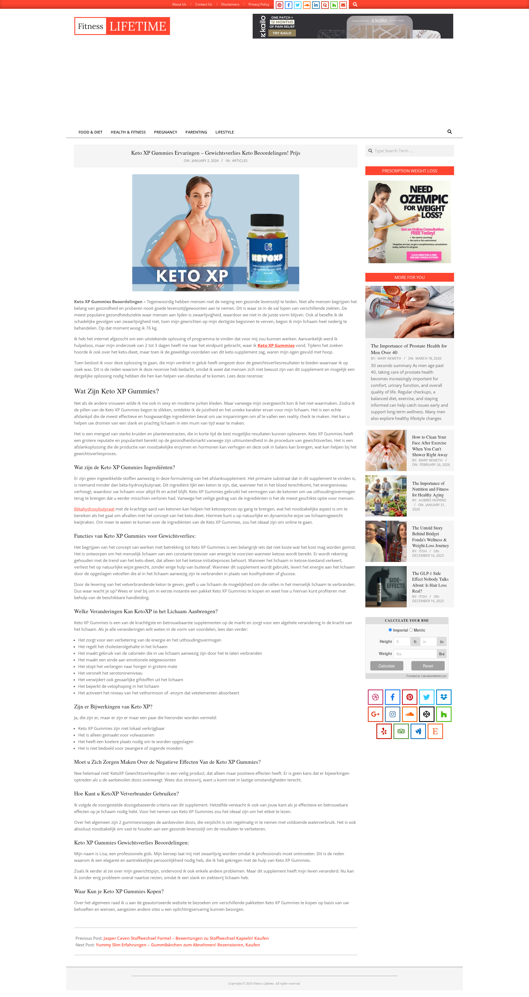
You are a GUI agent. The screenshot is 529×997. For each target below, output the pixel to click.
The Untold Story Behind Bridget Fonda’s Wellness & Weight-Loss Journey (430, 536)
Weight (385, 653)
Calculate (387, 666)
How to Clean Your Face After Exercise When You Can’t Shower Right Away (430, 445)
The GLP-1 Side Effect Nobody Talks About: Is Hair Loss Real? (430, 582)
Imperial (400, 630)
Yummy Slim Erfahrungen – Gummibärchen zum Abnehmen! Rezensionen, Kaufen (178, 944)
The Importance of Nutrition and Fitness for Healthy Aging (430, 489)
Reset (428, 666)
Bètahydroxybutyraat (94, 509)
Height (386, 641)
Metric (419, 630)
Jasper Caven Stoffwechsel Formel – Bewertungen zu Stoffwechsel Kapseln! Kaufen (186, 938)
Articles (239, 160)
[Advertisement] (264, 84)
